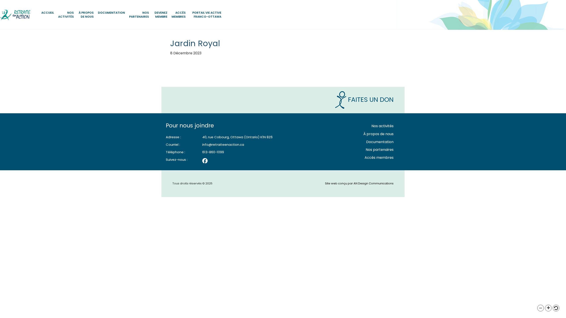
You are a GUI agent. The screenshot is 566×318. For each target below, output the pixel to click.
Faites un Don (370, 99)
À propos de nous (86, 15)
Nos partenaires (139, 15)
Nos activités (66, 15)
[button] (540, 308)
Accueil (47, 13)
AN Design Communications (374, 183)
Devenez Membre (161, 15)
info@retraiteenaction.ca (223, 144)
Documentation (111, 13)
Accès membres (179, 15)
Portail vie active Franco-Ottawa (206, 15)
